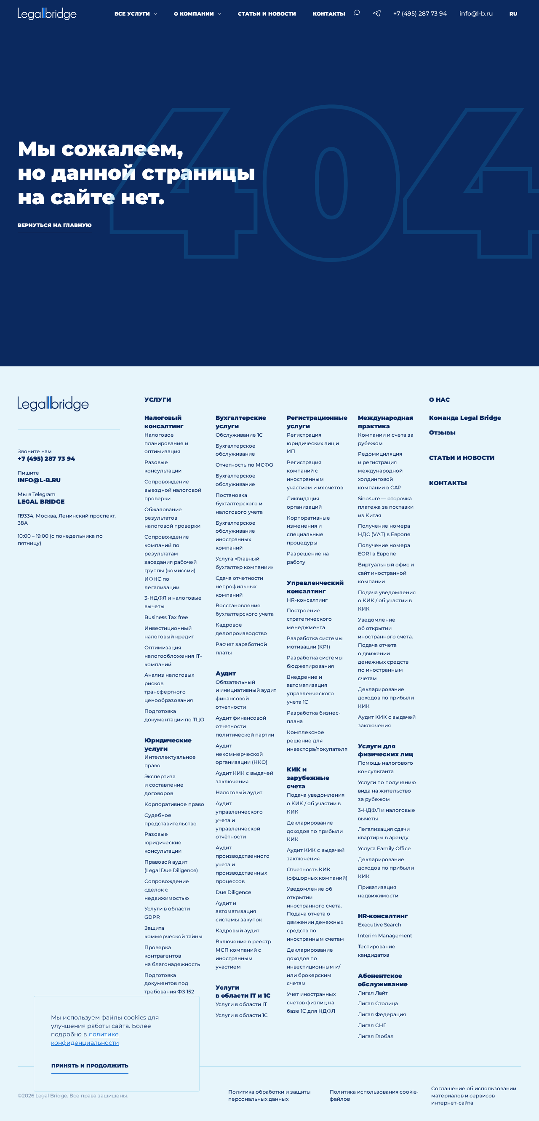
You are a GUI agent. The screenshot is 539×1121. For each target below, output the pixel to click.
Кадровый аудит (237, 930)
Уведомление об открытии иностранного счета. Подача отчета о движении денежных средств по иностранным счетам (315, 914)
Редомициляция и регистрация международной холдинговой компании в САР (380, 471)
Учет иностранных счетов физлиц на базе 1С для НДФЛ (311, 1002)
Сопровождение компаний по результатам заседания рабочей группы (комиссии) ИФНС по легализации (170, 562)
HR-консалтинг (307, 600)
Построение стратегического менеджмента (309, 618)
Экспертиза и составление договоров (164, 784)
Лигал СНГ (372, 1025)
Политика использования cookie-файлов (374, 1095)
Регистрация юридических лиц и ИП (313, 443)
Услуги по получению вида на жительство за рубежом (387, 790)
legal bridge (41, 501)
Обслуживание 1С (239, 435)
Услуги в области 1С (242, 1015)
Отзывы (442, 432)
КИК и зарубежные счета (308, 778)
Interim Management (385, 935)
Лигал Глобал (376, 1036)
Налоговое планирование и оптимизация (166, 443)
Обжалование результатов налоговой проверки (172, 517)
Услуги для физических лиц (385, 750)
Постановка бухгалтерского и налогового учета (239, 503)
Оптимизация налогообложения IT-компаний (173, 655)
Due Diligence (233, 892)
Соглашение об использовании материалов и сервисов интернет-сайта (473, 1095)
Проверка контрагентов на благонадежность (172, 955)
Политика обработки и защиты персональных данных (269, 1095)
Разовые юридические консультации (162, 842)
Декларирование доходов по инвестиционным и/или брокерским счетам (313, 967)
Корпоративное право (174, 804)
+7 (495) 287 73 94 (420, 13)
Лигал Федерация (382, 1014)
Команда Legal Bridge (465, 418)
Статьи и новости (267, 14)
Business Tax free (166, 617)
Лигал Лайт (373, 993)
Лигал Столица (378, 1003)
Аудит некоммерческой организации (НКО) (241, 754)
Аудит (226, 673)
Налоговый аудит (239, 792)
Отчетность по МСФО (244, 465)
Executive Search (379, 924)
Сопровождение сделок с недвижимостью (166, 889)
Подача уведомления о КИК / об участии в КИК (315, 803)
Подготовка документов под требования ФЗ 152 (169, 983)
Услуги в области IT (241, 1004)
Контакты (329, 14)
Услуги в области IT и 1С (243, 992)
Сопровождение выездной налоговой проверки (172, 490)
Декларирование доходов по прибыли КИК (315, 831)
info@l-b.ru (476, 13)
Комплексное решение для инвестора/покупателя (317, 740)
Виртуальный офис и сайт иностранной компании (386, 573)
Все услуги (132, 14)
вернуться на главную (55, 225)
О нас (439, 399)
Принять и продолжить (89, 1065)
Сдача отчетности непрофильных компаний (239, 586)
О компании (194, 14)
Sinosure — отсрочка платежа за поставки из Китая (386, 506)
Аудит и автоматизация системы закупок (239, 911)
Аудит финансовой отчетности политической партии (245, 726)
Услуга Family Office (384, 848)
